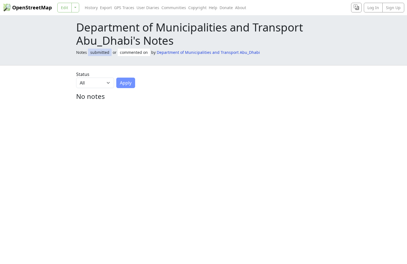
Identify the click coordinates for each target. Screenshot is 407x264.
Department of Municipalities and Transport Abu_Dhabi (208, 52)
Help (213, 7)
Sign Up (393, 7)
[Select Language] (356, 7)
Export (106, 7)
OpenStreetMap (32, 7)
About (240, 7)
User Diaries (147, 7)
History (91, 7)
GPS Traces (124, 7)
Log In (373, 7)
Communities (173, 7)
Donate (226, 7)
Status (82, 74)
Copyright (197, 7)
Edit (64, 7)
